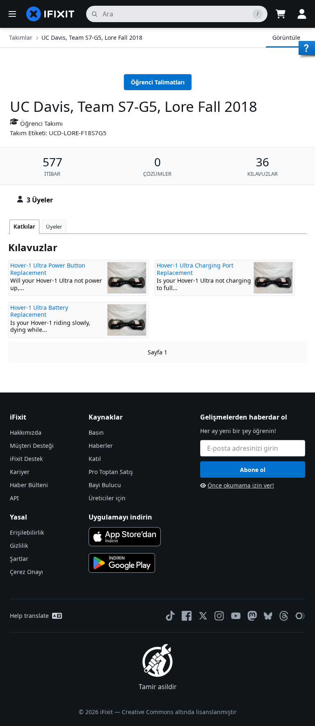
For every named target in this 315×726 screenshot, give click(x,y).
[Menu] (12, 14)
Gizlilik (19, 545)
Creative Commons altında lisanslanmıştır (179, 712)
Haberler (101, 445)
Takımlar (20, 37)
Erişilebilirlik (27, 532)
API (14, 498)
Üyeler (54, 226)
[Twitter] (203, 616)
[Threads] (284, 616)
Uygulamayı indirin (120, 517)
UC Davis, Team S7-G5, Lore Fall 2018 (91, 37)
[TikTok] (170, 616)
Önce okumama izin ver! (241, 485)
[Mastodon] (252, 616)
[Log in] (302, 14)
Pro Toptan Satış (111, 472)
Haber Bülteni (29, 485)
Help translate (29, 615)
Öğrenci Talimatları (158, 82)
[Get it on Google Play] (122, 563)
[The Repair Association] (300, 616)
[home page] (50, 14)
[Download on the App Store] (125, 537)
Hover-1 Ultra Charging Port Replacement (195, 269)
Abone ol (252, 470)
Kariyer (20, 472)
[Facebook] (187, 616)
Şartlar (19, 559)
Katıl (95, 459)
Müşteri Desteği (32, 445)
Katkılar (24, 226)
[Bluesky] (268, 616)
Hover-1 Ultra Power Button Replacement (47, 269)
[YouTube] (236, 616)
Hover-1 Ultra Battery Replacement (39, 311)
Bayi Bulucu (105, 485)
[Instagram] (219, 616)
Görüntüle (286, 37)
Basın (96, 432)
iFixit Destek (26, 459)
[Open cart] (280, 14)
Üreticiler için (107, 498)
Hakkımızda (25, 432)
